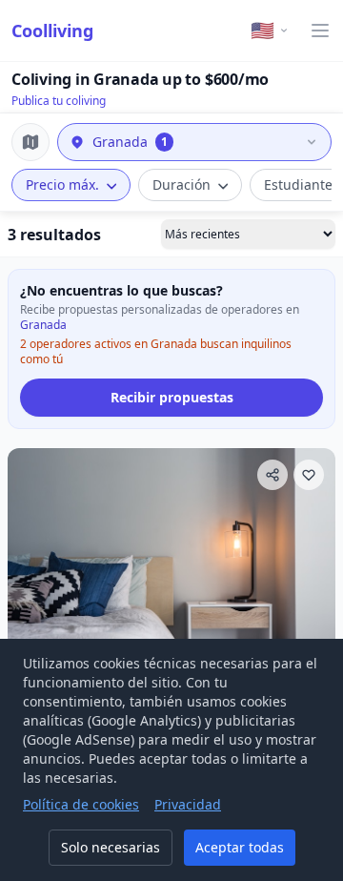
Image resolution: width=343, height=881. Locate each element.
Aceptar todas (239, 847)
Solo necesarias (110, 847)
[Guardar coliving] (308, 475)
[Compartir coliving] (272, 475)
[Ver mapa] (30, 142)
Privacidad (187, 804)
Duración (181, 184)
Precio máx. (62, 184)
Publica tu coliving (58, 100)
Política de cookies (81, 804)
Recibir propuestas (172, 397)
